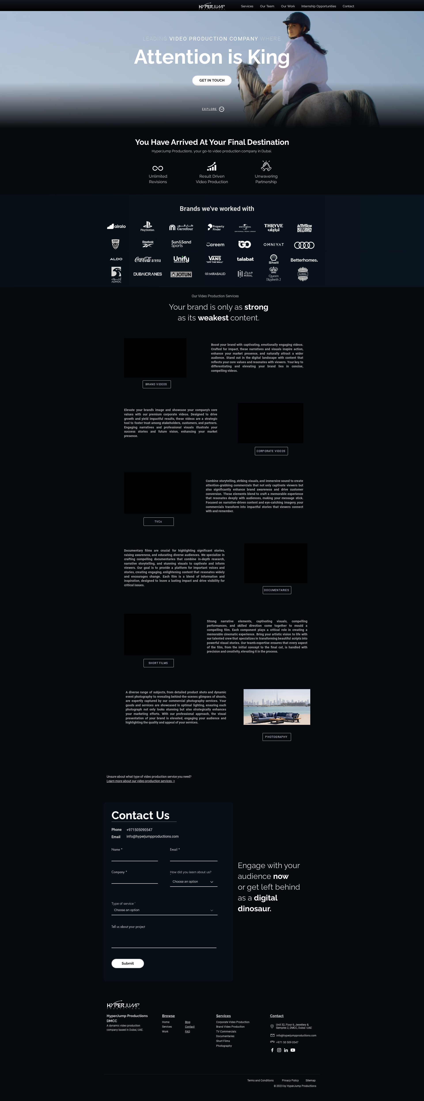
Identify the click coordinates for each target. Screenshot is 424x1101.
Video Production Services (218, 296)
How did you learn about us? (190, 872)
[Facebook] (272, 1050)
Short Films (223, 1041)
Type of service (123, 903)
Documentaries (225, 1036)
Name (116, 849)
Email (173, 849)
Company (118, 872)
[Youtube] (292, 1050)
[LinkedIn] (286, 1050)
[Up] (221, 109)
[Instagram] (279, 1050)
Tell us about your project (128, 926)
